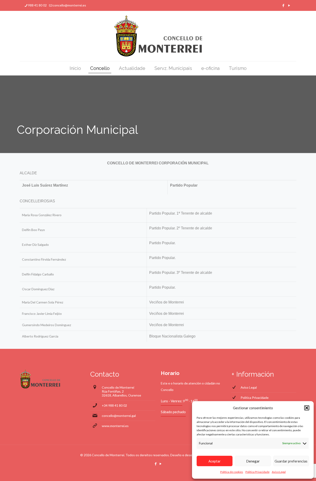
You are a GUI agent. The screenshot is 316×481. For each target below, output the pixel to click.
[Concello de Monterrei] (158, 36)
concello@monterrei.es (69, 5)
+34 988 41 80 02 (114, 405)
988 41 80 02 (37, 5)
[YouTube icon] (289, 5)
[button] (306, 408)
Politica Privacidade (257, 472)
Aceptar (214, 461)
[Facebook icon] (283, 5)
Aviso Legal (279, 472)
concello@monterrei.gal (119, 416)
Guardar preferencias (291, 461)
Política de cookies (231, 472)
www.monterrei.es (115, 426)
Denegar (253, 461)
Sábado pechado (173, 412)
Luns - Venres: (171, 401)
